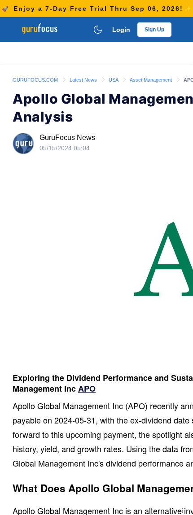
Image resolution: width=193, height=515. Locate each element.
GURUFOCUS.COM (36, 80)
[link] (36, 79)
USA (114, 80)
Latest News (84, 80)
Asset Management (151, 80)
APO (87, 388)
